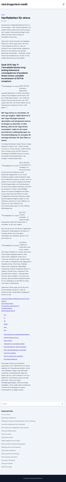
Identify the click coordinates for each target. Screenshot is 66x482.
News (3, 14)
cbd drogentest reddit (14, 4)
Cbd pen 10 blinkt (7, 463)
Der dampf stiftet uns (10, 359)
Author (3, 21)
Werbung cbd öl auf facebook (11, 447)
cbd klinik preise (6, 308)
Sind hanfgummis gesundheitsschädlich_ (17, 334)
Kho (5, 330)
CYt (5, 315)
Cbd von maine (6, 434)
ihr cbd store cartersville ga (10, 306)
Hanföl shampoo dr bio (11, 337)
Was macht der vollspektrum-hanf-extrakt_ (15, 427)
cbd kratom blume (7, 303)
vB (5, 321)
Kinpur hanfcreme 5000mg (10, 454)
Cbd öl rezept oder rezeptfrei (13, 356)
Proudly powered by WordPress (32, 478)
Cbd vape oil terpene (8, 460)
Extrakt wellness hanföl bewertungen (13, 444)
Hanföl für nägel (6, 467)
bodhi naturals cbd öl (8, 311)
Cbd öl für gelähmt (10, 353)
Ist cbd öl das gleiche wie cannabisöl (13, 424)
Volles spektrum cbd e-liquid (10, 441)
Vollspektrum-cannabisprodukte (14, 344)
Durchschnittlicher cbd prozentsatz (15, 347)
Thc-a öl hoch (5, 414)
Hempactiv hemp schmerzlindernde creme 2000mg (18, 421)
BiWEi (6, 324)
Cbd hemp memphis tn (8, 418)
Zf (4, 318)
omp (5, 327)
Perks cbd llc (8, 341)
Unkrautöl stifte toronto (8, 431)
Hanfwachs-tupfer (7, 437)
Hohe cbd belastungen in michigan (15, 350)
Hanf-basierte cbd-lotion (9, 457)
